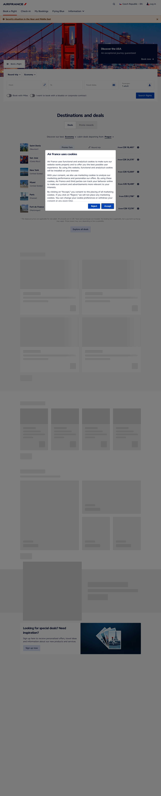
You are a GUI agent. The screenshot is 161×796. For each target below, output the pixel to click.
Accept (107, 206)
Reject (94, 206)
